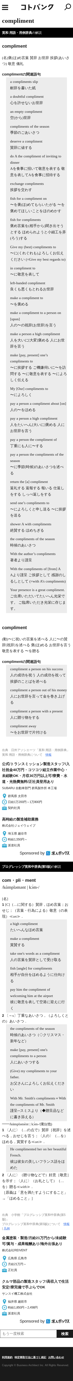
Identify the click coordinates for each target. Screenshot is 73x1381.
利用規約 (7, 1357)
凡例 (7, 1228)
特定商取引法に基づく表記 (30, 1357)
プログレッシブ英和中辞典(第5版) (26, 866)
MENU (5, 7)
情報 (48, 754)
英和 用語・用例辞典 (17, 32)
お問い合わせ (56, 1357)
